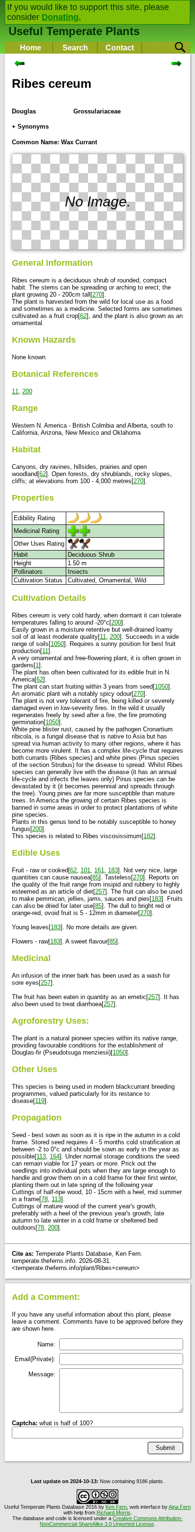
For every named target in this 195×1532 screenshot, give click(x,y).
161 (99, 870)
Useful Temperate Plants (74, 31)
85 (95, 877)
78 (44, 1199)
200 (27, 391)
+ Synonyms (30, 126)
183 (113, 870)
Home (30, 48)
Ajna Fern (179, 1507)
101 (85, 870)
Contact (120, 48)
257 (100, 891)
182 (148, 836)
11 (15, 391)
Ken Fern (116, 1507)
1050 (57, 643)
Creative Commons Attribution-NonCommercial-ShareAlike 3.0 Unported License (111, 1521)
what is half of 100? (52, 1423)
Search (75, 48)
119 (39, 1100)
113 (41, 1156)
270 (97, 294)
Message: (41, 1374)
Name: (46, 1344)
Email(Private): (35, 1359)
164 (55, 1156)
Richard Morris (114, 1512)
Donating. (61, 17)
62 (83, 315)
